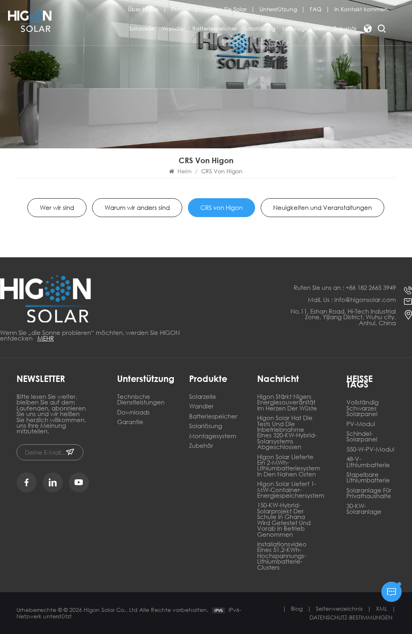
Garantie (130, 422)
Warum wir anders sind (137, 207)
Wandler (173, 28)
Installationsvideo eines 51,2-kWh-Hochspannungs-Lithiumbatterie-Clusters (282, 556)
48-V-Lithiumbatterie (368, 462)
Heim (184, 171)
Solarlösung (259, 28)
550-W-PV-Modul (370, 449)
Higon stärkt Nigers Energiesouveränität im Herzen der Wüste (287, 403)
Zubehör (345, 28)
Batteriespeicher (214, 28)
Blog (297, 608)
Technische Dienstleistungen (141, 400)
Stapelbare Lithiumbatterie (368, 478)
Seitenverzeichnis (339, 608)
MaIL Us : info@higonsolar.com (352, 299)
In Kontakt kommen (361, 9)
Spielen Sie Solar (224, 9)
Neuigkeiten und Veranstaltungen (322, 207)
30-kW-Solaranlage (363, 509)
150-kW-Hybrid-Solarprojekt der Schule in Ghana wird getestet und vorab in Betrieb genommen (284, 520)
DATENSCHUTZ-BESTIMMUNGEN (350, 617)
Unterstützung (278, 9)
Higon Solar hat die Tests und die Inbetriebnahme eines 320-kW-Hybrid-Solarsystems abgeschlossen (287, 433)
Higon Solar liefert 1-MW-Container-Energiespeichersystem (287, 490)
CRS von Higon (221, 207)
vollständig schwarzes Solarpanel (362, 408)
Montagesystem (304, 28)
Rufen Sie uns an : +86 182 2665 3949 (345, 287)
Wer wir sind (57, 207)
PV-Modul (360, 424)
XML (381, 608)
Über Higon (143, 9)
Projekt (180, 9)
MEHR (45, 338)
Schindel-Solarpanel (361, 437)
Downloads (133, 412)
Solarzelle (141, 28)
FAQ (315, 9)
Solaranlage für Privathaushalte (368, 493)
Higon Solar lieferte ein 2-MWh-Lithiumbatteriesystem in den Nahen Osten (287, 466)
